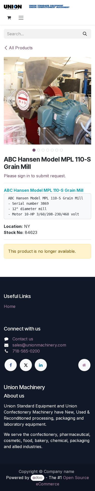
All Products (21, 47)
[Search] (85, 34)
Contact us (22, 338)
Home (9, 306)
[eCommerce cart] (9, 17)
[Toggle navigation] (21, 17)
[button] (11, 101)
